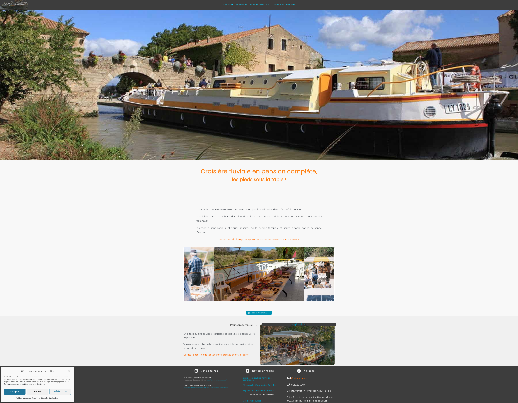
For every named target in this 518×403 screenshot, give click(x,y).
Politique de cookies (11, 384)
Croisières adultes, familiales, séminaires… (257, 378)
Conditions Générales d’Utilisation (45, 398)
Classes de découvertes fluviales (259, 385)
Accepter (15, 391)
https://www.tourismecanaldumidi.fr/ (196, 387)
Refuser (37, 391)
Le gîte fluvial (299, 324)
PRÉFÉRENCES (60, 391)
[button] (69, 371)
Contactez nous (299, 378)
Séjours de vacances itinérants (258, 390)
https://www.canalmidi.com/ (219, 387)
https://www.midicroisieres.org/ (216, 380)
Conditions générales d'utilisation (32, 384)
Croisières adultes (252, 400)
